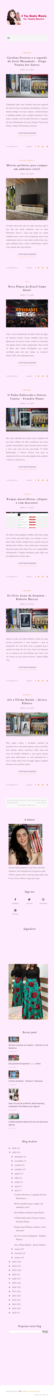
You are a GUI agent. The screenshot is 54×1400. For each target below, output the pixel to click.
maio (17, 1186)
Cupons (27, 494)
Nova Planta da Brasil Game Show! (27, 288)
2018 (14, 1287)
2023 (14, 1266)
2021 (14, 1274)
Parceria (27, 53)
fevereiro (18, 1253)
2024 (14, 1261)
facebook (15, 903)
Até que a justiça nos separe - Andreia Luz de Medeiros (28, 1046)
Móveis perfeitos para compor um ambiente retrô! (27, 167)
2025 (14, 1152)
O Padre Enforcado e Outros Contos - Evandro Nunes (27, 396)
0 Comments (12, 147)
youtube (15, 914)
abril (17, 1190)
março (17, 1249)
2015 (14, 1300)
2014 (14, 1304)
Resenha (27, 695)
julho (17, 1177)
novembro (19, 1160)
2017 (14, 1291)
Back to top (40, 1395)
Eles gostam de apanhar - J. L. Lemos (25, 1063)
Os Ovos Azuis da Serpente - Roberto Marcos (27, 597)
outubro (18, 1165)
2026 (14, 1148)
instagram (43, 903)
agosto (17, 1173)
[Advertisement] (28, 1360)
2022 (14, 1270)
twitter (29, 903)
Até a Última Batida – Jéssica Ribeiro (27, 701)
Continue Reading (27, 133)
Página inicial (27, 805)
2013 (14, 1308)
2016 (14, 1295)
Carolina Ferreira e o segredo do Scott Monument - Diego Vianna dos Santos (27, 61)
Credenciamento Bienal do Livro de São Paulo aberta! (28, 1123)
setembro (19, 1169)
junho (17, 1182)
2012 (14, 1312)
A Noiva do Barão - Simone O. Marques (26, 1081)
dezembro (19, 1156)
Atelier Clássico (27, 160)
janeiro (18, 1257)
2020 (14, 1278)
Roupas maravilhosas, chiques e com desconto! (27, 501)
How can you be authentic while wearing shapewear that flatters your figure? (26, 1104)
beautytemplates (32, 1391)
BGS (27, 282)
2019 (14, 1283)
